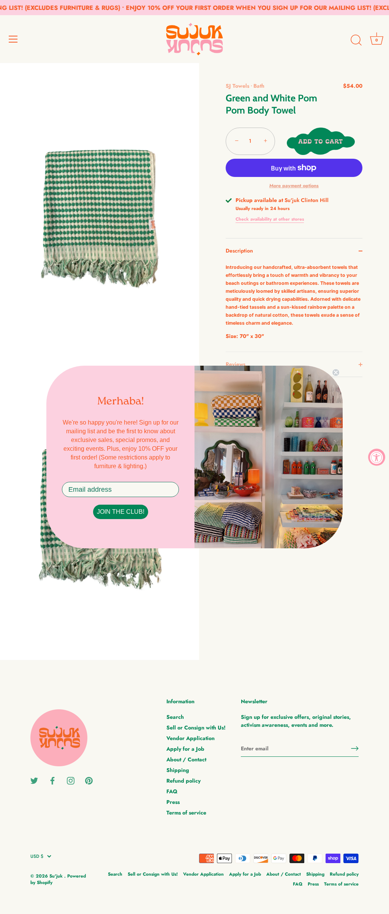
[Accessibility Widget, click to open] (376, 457)
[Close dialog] (336, 372)
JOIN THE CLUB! (120, 511)
